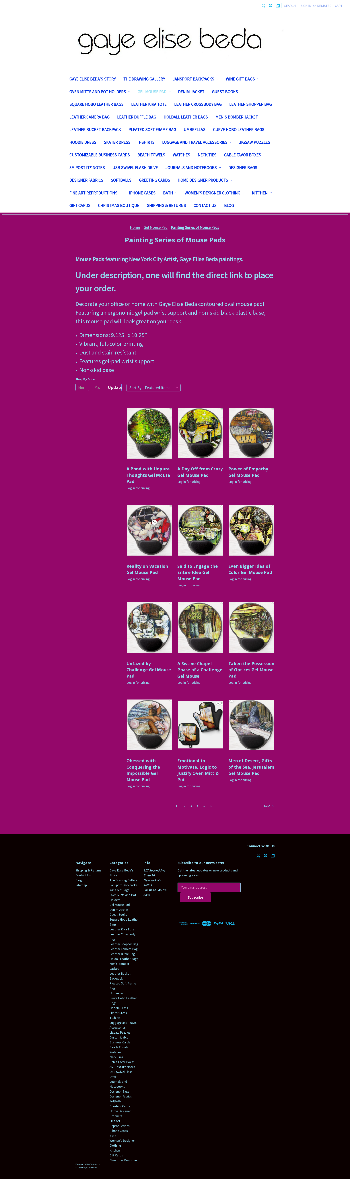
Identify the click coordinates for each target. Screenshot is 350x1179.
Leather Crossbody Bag (198, 104)
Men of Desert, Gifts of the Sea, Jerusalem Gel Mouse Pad (251, 767)
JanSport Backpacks (193, 79)
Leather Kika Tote (149, 104)
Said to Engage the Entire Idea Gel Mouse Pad (197, 572)
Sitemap (81, 885)
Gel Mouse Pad (152, 91)
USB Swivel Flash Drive (135, 167)
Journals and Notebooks (191, 167)
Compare (148, 437)
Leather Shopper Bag (250, 104)
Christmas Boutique (118, 205)
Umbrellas (194, 129)
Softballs (121, 180)
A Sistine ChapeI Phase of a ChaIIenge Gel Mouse (199, 670)
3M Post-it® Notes (87, 167)
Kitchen (260, 192)
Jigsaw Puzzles (254, 142)
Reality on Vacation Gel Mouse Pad (147, 569)
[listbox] (162, 387)
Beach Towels (151, 154)
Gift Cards (79, 205)
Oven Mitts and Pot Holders (97, 91)
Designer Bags (242, 167)
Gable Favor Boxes (242, 154)
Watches (181, 154)
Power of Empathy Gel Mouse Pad (248, 472)
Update (114, 387)
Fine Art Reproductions (93, 192)
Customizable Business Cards (99, 154)
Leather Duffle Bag (136, 117)
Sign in (306, 6)
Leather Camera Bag (89, 117)
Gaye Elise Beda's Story (92, 79)
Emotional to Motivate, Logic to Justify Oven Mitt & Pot (198, 770)
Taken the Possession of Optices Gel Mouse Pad (251, 670)
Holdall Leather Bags (186, 117)
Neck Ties (207, 154)
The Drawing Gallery (144, 79)
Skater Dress (117, 142)
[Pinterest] (271, 5)
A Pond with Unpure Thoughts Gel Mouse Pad (148, 475)
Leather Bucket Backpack (95, 129)
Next (267, 806)
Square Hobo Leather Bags (96, 104)
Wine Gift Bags (240, 79)
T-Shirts (146, 142)
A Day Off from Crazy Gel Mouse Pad (200, 472)
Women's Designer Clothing (212, 192)
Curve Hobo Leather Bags (238, 129)
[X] (263, 5)
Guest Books (225, 91)
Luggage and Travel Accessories (195, 142)
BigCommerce (93, 1164)
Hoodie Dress (82, 142)
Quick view (149, 428)
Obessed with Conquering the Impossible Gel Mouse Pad (143, 770)
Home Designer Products (203, 180)
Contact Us (205, 205)
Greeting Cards (154, 180)
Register (324, 6)
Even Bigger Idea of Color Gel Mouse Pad (250, 569)
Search (290, 6)
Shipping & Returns (166, 205)
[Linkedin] (278, 5)
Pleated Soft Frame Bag (152, 129)
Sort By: (135, 387)
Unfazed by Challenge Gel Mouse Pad (149, 670)
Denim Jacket (191, 91)
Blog (229, 205)
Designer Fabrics (86, 180)
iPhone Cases (142, 192)
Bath (168, 192)
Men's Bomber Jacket (236, 117)
